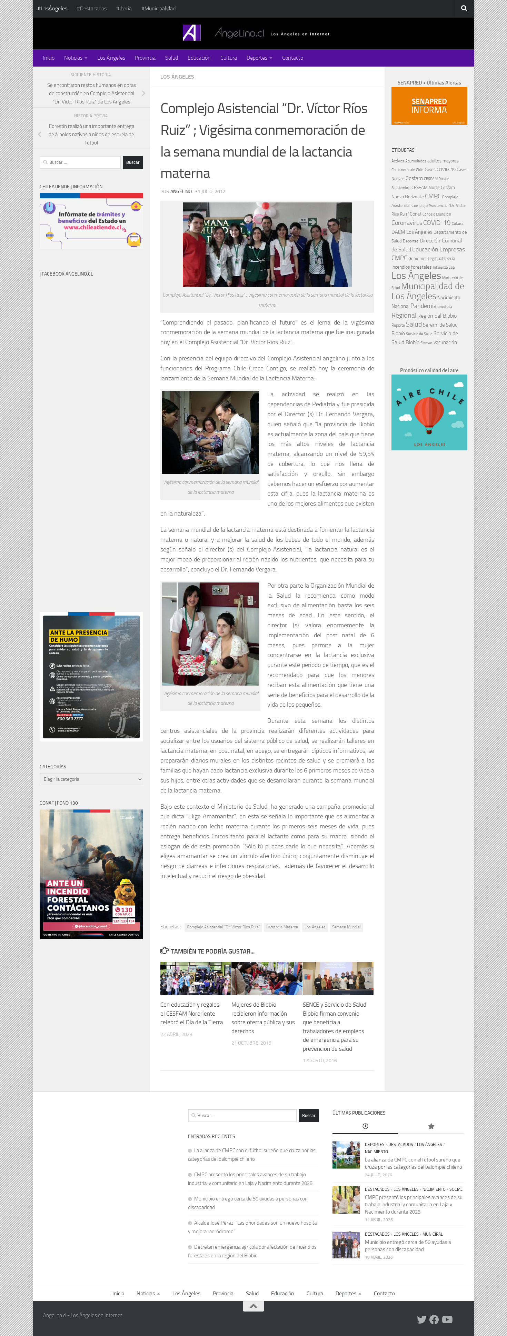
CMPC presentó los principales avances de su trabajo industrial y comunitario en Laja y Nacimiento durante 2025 (414, 1204)
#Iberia (124, 8)
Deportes (257, 57)
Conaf (415, 214)
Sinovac (426, 343)
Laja (452, 267)
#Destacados (92, 8)
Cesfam (414, 178)
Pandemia (423, 306)
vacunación (445, 342)
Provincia (145, 57)
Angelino (181, 192)
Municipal (433, 1234)
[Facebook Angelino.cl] (434, 1320)
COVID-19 (437, 223)
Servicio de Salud (419, 334)
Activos (397, 161)
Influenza (440, 267)
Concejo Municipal (437, 214)
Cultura (228, 57)
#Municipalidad (158, 8)
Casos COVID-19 (440, 169)
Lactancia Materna (282, 927)
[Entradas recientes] (365, 1126)
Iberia (449, 258)
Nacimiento (448, 297)
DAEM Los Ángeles (412, 232)
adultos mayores (443, 160)
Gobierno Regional (425, 258)
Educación (199, 57)
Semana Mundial (346, 927)
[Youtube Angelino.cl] (446, 1320)
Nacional (400, 306)
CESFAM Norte (425, 187)
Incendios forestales (411, 267)
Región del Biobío (437, 315)
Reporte (398, 325)
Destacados (400, 1144)
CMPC (433, 196)
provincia (445, 307)
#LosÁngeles (52, 8)
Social (456, 1189)
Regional (403, 315)
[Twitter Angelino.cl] (422, 1320)
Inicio (48, 57)
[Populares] (431, 1126)
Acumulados (415, 161)
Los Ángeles (111, 57)
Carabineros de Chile (407, 170)
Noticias (73, 57)
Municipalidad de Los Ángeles (427, 291)
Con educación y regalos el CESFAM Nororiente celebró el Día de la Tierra (191, 1013)
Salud (171, 57)
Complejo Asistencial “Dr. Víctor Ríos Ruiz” (223, 927)
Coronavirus (406, 223)
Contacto (292, 57)
